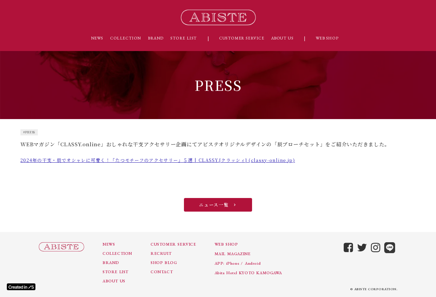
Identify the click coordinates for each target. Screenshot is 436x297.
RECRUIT (161, 253)
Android (253, 263)
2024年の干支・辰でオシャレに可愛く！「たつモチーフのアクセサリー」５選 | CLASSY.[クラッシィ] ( (135, 160)
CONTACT (162, 272)
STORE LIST (183, 38)
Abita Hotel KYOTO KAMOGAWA (248, 273)
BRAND (156, 38)
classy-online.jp (272, 160)
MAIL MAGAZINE (233, 254)
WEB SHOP (327, 38)
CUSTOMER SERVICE (241, 38)
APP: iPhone (227, 263)
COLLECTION (125, 38)
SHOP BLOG (164, 263)
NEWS (97, 38)
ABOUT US (282, 38)
